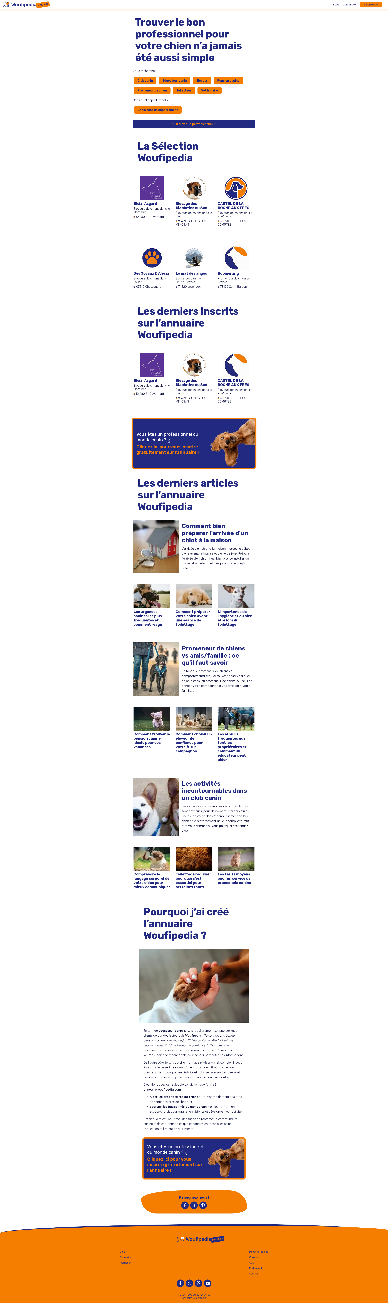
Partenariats (256, 1268)
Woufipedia (193, 1035)
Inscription (371, 4)
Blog (336, 4)
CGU (251, 1262)
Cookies (253, 1257)
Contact (253, 1273)
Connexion (349, 4)
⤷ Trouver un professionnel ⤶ (194, 124)
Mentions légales (258, 1251)
